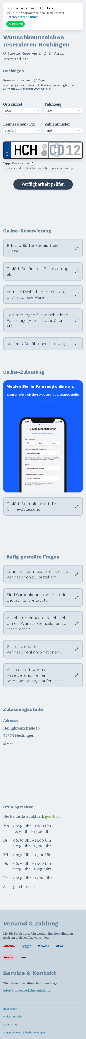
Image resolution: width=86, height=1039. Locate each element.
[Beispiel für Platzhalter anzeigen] (71, 168)
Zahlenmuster (57, 124)
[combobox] (22, 111)
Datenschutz (10, 1024)
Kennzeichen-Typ (19, 124)
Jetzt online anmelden (43, 406)
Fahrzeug (53, 104)
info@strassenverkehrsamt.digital (27, 990)
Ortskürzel (12, 104)
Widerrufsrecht (12, 1016)
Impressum (10, 1008)
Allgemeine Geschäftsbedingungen (24, 1032)
